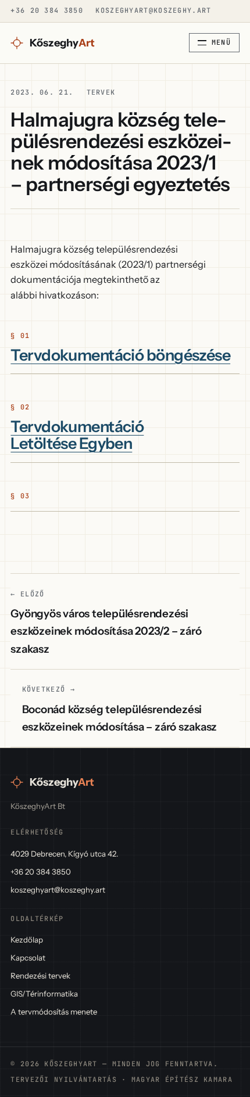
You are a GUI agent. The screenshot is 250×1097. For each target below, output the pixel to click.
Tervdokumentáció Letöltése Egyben (77, 435)
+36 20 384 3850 (46, 10)
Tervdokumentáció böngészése (120, 355)
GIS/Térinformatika (44, 993)
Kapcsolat (27, 957)
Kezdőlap (26, 939)
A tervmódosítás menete (53, 1011)
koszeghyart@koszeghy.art (153, 10)
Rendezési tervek (40, 975)
